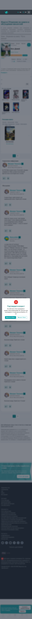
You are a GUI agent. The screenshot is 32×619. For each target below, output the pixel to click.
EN (20, 12)
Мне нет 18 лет (22, 317)
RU (18, 12)
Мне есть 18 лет (10, 317)
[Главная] (6, 12)
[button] (29, 12)
